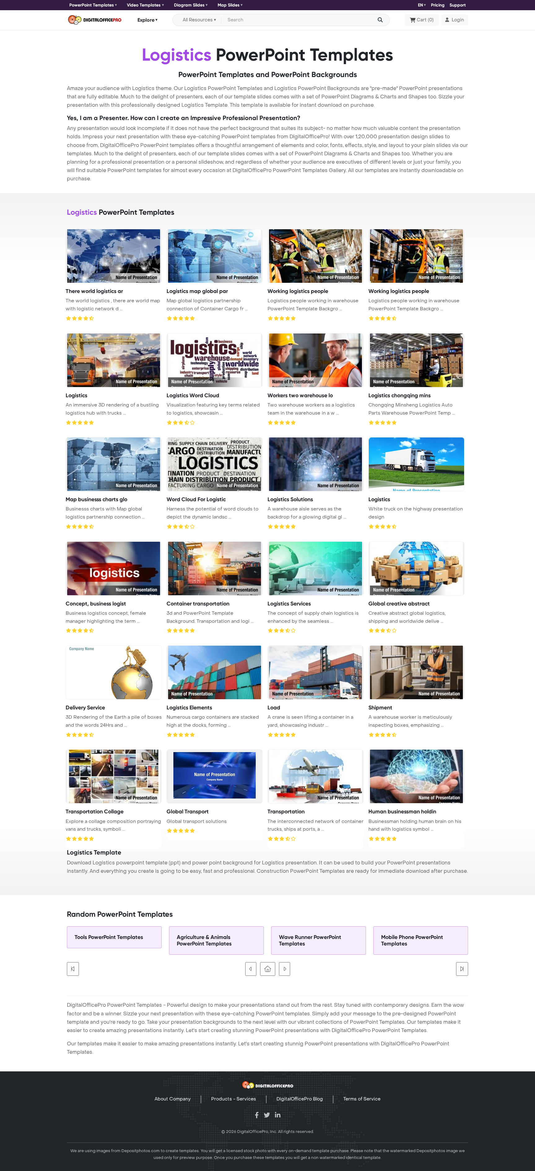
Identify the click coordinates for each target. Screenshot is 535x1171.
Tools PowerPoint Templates (109, 937)
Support (458, 5)
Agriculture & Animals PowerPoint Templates (204, 940)
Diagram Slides (189, 5)
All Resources (198, 20)
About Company (172, 1099)
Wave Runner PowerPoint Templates (310, 940)
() (425, 20)
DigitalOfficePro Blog (299, 1099)
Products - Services (233, 1099)
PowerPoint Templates (91, 5)
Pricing (438, 5)
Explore (145, 20)
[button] (454, 20)
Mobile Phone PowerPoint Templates (412, 940)
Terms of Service (362, 1099)
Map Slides (229, 5)
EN (420, 5)
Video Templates (144, 5)
